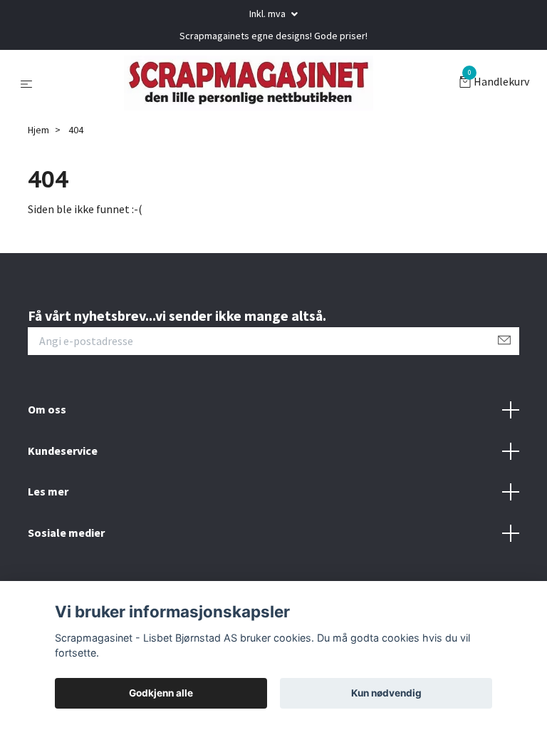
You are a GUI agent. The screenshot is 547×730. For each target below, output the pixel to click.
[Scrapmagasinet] (248, 84)
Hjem (38, 131)
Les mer (48, 493)
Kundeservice (63, 453)
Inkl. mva (268, 13)
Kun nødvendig (386, 693)
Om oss (47, 411)
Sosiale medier (66, 535)
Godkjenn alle (161, 693)
